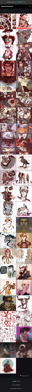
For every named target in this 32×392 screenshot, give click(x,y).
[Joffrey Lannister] (24, 186)
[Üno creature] (8, 312)
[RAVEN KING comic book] (8, 77)
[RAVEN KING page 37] (8, 139)
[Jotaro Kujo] (8, 296)
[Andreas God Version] (8, 46)
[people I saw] (24, 312)
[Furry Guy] (24, 30)
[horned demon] (24, 296)
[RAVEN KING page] (24, 61)
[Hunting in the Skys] (24, 343)
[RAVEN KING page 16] (24, 92)
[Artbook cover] (24, 233)
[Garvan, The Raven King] (8, 61)
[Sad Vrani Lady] (8, 155)
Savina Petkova (7, 6)
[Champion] (8, 280)
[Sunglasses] (24, 265)
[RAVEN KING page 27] (24, 108)
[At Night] (24, 218)
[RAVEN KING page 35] (24, 124)
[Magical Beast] (8, 218)
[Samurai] (8, 186)
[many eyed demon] (8, 233)
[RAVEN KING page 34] (8, 124)
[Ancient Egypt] (24, 202)
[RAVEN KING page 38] (24, 139)
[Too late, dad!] (24, 14)
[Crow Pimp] (8, 171)
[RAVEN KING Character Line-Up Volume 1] (24, 171)
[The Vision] (8, 14)
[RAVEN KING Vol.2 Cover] (24, 46)
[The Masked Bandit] (8, 30)
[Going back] (8, 249)
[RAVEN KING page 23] (8, 108)
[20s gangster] (8, 265)
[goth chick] (24, 280)
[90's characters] (24, 249)
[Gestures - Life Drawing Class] (8, 327)
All (4, 11)
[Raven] (24, 155)
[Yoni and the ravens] (24, 77)
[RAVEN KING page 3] (8, 92)
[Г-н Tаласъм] (8, 202)
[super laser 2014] (24, 327)
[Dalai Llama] (8, 358)
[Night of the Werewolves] (8, 343)
